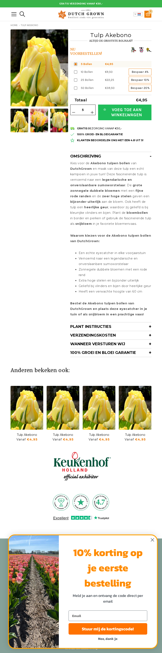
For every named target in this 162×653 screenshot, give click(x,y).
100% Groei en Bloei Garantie (103, 352)
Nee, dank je (107, 638)
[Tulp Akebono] (27, 408)
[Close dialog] (152, 540)
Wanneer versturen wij (97, 344)
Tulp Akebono (27, 435)
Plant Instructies (90, 326)
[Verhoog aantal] (92, 112)
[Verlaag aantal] (73, 112)
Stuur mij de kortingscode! (108, 629)
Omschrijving (85, 156)
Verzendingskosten (93, 335)
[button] (64, 71)
